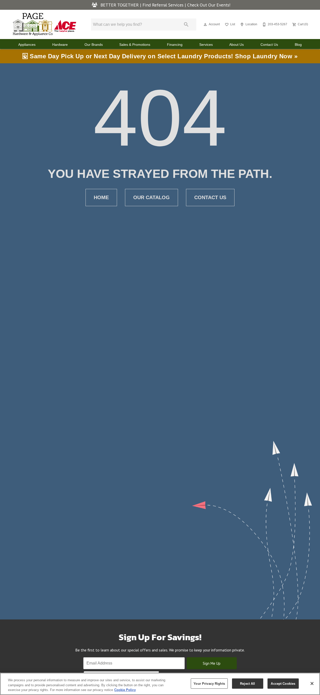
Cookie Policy (125, 690)
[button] (205, 25)
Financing (174, 45)
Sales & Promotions (134, 45)
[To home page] (44, 24)
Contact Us (269, 45)
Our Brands (93, 45)
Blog (298, 45)
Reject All (247, 683)
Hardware (60, 45)
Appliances (27, 45)
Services (206, 45)
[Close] (312, 683)
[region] (160, 684)
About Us (236, 45)
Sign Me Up (211, 663)
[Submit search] (186, 24)
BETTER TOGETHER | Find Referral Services (142, 5)
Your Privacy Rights (209, 683)
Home (101, 197)
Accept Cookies (283, 683)
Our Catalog (151, 197)
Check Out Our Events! (208, 5)
